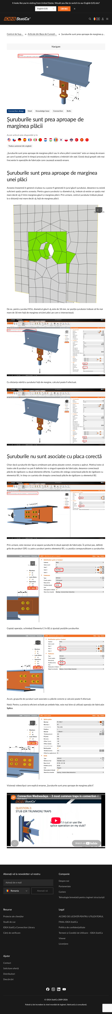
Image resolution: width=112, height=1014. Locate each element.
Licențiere (63, 944)
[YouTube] (64, 989)
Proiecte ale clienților (13, 916)
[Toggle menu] (107, 18)
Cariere (62, 892)
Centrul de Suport (15, 34)
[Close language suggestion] (74, 8)
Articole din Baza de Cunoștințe (42, 34)
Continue (64, 9)
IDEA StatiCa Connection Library (19, 927)
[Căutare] (90, 18)
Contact (7, 963)
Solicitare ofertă (11, 968)
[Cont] (102, 18)
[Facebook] (47, 989)
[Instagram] (53, 989)
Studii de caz (9, 922)
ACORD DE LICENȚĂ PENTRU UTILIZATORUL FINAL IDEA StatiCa (81, 919)
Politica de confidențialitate (72, 927)
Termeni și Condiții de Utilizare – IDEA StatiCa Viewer (81, 936)
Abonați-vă (42, 891)
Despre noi (64, 881)
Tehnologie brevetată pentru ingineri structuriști (81, 897)
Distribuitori (9, 974)
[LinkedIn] (58, 989)
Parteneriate (65, 886)
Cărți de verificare (11, 933)
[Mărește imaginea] (56, 79)
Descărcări (8, 979)
